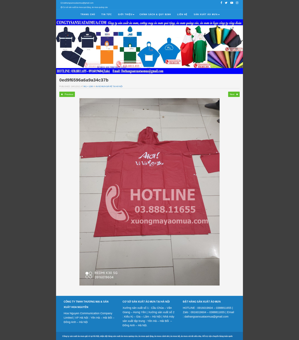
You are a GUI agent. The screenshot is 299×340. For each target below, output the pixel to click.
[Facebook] (221, 3)
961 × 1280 (88, 86)
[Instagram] (237, 3)
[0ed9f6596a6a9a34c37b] (149, 192)
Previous (68, 94)
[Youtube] (231, 3)
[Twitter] (226, 3)
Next (232, 94)
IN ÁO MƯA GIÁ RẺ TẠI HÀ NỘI (109, 86)
